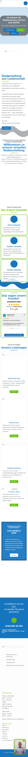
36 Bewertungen (17, 306)
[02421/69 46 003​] (14, 620)
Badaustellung (5, 729)
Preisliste (4, 731)
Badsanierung (5, 727)
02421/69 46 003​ (14, 626)
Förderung (4, 734)
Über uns (4, 725)
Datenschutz (5, 738)
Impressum (5, 736)
